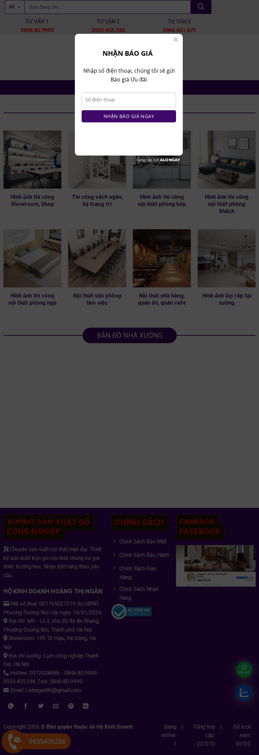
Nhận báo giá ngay (129, 116)
